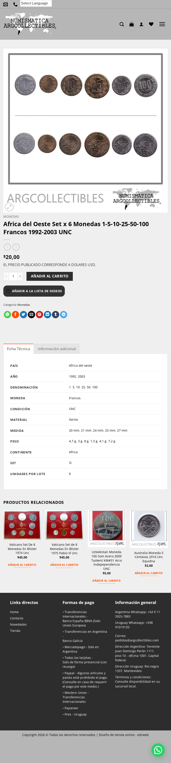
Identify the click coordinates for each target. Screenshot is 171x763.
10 (78, 387)
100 (95, 387)
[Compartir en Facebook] (15, 314)
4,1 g (102, 441)
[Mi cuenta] (142, 24)
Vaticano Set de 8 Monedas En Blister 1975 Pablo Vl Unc (64, 549)
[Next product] (7, 247)
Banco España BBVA (77, 621)
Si (70, 463)
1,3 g (94, 441)
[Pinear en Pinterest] (39, 314)
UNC (72, 409)
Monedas (11, 216)
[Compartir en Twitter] (23, 314)
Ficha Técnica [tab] (18, 348)
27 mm (122, 430)
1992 (72, 376)
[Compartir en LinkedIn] (47, 314)
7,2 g (111, 441)
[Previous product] (15, 247)
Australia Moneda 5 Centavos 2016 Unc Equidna (148, 557)
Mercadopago (75, 647)
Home (14, 612)
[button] (132, 24)
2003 (81, 376)
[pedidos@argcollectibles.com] (6, 4)
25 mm (110, 430)
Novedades (18, 624)
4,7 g (72, 441)
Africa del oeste (80, 365)
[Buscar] (123, 24)
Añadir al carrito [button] (22, 565)
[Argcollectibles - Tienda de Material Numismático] (30, 24)
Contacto (16, 618)
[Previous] (3, 551)
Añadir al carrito (50, 276)
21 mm (86, 430)
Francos (75, 398)
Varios (73, 419)
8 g (86, 441)
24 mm (98, 430)
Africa (73, 452)
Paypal (69, 673)
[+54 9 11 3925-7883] (16, 4)
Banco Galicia (73, 641)
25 (83, 387)
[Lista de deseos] (152, 24)
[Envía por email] (31, 314)
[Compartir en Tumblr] (55, 314)
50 (88, 387)
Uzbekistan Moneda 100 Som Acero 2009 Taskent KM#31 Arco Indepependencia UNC (106, 560)
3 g (80, 441)
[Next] (167, 551)
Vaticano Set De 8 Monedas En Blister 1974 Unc (22, 549)
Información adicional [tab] (57, 348)
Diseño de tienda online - (124, 735)
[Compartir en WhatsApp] (7, 314)
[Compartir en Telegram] (63, 314)
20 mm (74, 430)
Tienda (15, 631)
